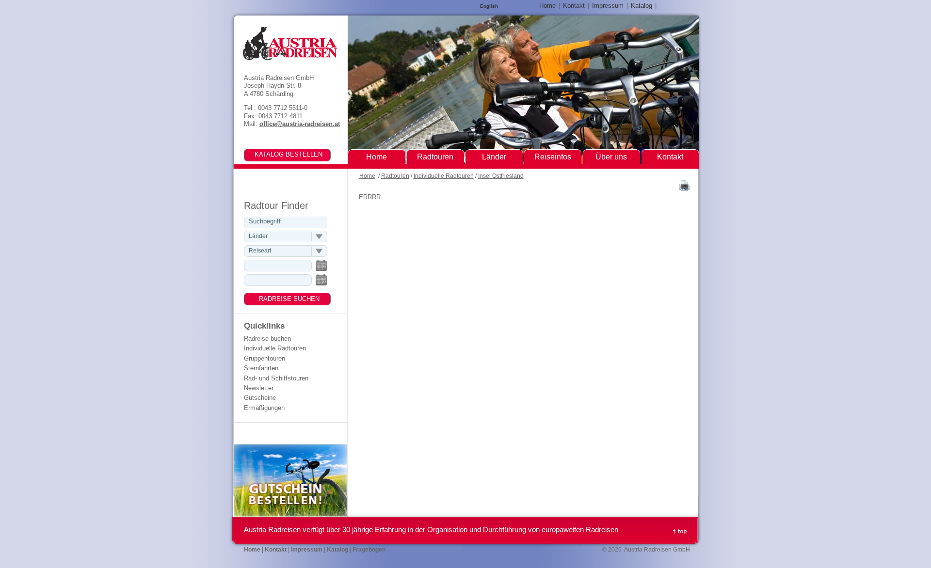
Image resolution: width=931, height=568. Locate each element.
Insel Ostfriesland (501, 176)
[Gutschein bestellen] (290, 515)
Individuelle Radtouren (444, 176)
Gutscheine (260, 397)
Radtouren (395, 176)
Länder (494, 157)
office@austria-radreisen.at (299, 123)
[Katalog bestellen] (280, 154)
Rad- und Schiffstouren (276, 378)
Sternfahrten (261, 368)
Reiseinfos (552, 157)
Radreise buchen (267, 338)
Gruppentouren (264, 358)
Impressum (608, 5)
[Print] (684, 189)
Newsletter (258, 388)
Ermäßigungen (264, 407)
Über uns (611, 157)
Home (367, 176)
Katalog (641, 5)
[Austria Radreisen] (289, 43)
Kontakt (574, 5)
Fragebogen (369, 549)
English (489, 6)
